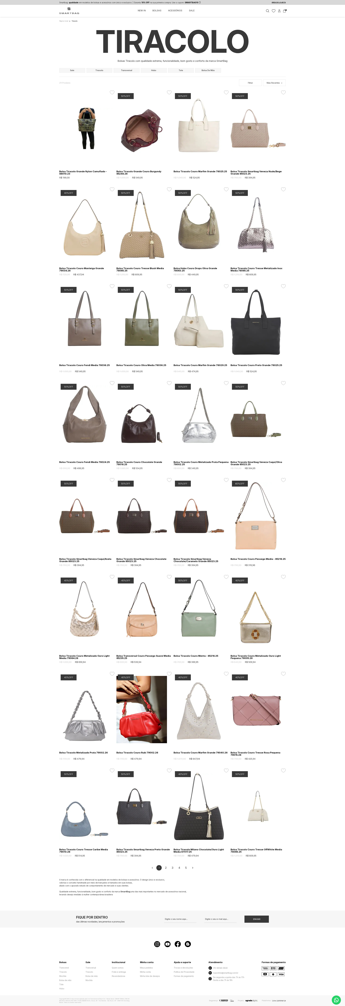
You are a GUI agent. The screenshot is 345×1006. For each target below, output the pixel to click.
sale (72, 70)
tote (181, 70)
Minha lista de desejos (150, 976)
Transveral (64, 968)
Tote (61, 984)
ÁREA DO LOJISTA (279, 2)
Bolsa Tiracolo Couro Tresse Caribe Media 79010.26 (83, 850)
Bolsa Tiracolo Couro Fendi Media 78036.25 (84, 365)
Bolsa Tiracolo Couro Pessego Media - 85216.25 (258, 559)
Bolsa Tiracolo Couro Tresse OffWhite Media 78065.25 (256, 850)
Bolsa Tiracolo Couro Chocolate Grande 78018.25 (139, 463)
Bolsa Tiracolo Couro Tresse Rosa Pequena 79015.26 (255, 754)
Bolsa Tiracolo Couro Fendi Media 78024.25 (84, 462)
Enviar (256, 919)
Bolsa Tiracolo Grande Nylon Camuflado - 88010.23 (83, 172)
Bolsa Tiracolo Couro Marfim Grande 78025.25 (200, 171)
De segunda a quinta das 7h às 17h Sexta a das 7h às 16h (228, 978)
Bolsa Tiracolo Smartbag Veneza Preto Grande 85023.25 (143, 850)
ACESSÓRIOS (175, 10)
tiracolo (99, 70)
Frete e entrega (119, 972)
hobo (153, 70)
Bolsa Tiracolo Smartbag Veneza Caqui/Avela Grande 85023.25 (85, 560)
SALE (192, 10)
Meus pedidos (146, 968)
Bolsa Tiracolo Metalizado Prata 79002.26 (83, 753)
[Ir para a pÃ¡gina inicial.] (69, 12)
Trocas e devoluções (183, 968)
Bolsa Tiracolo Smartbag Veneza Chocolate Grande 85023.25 (141, 560)
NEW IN (142, 10)
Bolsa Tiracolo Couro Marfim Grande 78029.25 (200, 365)
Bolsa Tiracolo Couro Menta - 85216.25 (196, 656)
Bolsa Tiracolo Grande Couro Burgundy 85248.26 (138, 172)
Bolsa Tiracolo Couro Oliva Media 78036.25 (141, 365)
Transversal (91, 968)
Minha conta (145, 972)
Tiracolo (63, 972)
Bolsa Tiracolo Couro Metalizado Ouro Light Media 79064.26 (84, 657)
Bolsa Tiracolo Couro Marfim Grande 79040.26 (200, 753)
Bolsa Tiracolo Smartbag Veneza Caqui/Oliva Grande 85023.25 (256, 463)
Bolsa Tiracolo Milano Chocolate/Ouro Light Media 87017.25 (199, 850)
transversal (126, 70)
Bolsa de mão (65, 980)
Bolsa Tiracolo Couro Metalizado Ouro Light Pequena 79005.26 (256, 657)
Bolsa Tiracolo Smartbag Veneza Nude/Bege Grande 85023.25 (256, 172)
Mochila (62, 976)
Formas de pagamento (184, 976)
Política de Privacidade (184, 972)
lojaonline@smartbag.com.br (225, 973)
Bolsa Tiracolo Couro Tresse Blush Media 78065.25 (140, 269)
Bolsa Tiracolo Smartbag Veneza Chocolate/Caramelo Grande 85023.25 (196, 560)
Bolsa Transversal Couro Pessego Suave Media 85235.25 (143, 657)
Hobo (61, 988)
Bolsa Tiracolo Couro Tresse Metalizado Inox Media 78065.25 (256, 269)
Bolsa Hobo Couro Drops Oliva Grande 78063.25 (195, 269)
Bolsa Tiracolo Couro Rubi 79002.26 (137, 753)
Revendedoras (118, 976)
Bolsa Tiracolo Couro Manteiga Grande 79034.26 (81, 269)
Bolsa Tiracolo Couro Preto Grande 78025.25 (256, 365)
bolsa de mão (208, 70)
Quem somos (117, 968)
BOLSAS (156, 10)
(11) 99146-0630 (220, 968)
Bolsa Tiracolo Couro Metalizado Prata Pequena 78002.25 (201, 463)
